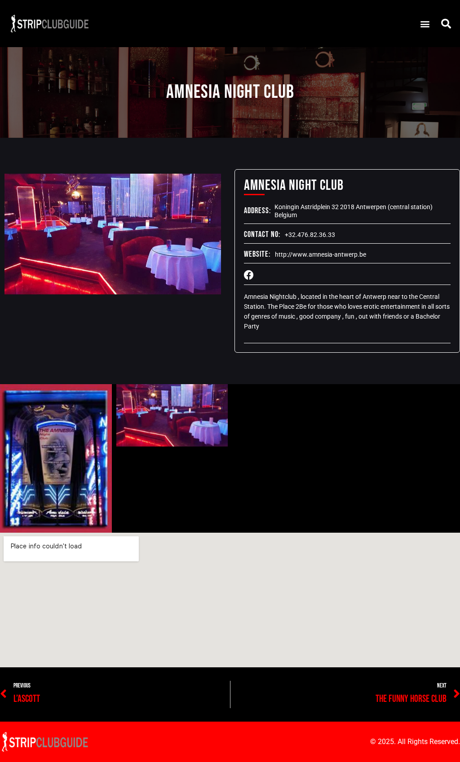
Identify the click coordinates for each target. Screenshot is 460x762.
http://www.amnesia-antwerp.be (320, 254)
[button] (424, 23)
